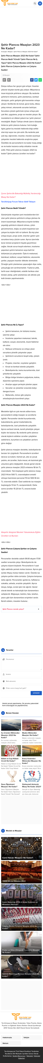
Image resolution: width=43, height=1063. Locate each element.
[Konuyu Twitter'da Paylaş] (36, 80)
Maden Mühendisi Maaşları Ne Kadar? (30, 734)
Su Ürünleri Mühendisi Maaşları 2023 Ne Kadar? (10, 735)
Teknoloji (29, 1056)
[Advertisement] (21, 174)
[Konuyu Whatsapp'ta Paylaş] (40, 80)
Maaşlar (10, 51)
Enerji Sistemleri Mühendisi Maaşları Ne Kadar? (31, 760)
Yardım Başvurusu (18, 1056)
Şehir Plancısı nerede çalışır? (13, 609)
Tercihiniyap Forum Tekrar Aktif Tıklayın (18, 202)
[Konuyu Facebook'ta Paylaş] (32, 80)
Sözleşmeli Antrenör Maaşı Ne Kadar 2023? (31, 785)
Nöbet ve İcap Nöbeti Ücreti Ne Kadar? (9, 759)
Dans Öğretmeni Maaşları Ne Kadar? (9, 785)
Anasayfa (4, 51)
